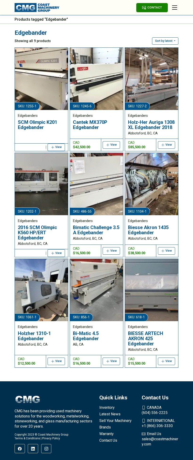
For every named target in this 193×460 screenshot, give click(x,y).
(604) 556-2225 (155, 410)
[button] (165, 40)
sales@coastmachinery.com (160, 439)
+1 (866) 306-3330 (158, 423)
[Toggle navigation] (174, 7)
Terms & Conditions (27, 438)
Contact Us (108, 440)
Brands (105, 427)
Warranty (106, 434)
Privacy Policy (51, 438)
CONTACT (154, 7)
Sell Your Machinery (115, 420)
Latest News (110, 414)
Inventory (107, 407)
